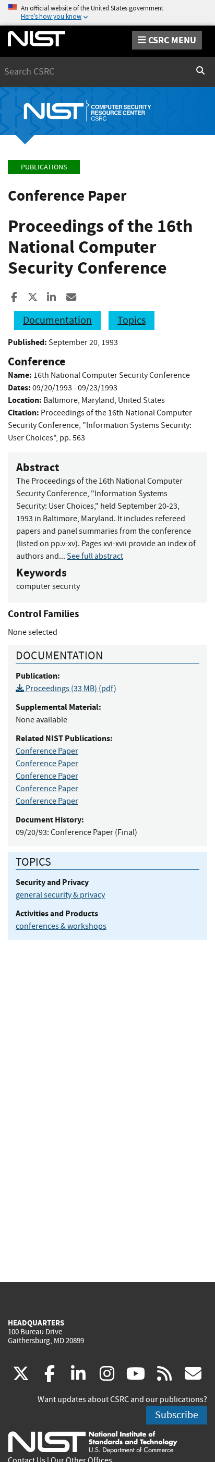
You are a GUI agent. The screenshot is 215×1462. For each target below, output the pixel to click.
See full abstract (95, 556)
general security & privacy (60, 895)
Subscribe (176, 1414)
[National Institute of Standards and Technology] (92, 1441)
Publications (44, 167)
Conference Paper (47, 751)
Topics (131, 320)
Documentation (57, 320)
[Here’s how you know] (107, 13)
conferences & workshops (61, 926)
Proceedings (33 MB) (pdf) (70, 688)
